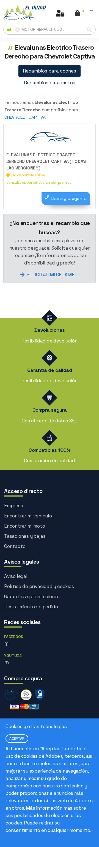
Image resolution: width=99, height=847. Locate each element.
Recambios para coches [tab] (49, 71)
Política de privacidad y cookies (39, 586)
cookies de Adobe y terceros (52, 756)
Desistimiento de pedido (31, 607)
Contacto (14, 546)
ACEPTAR (16, 738)
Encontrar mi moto (24, 526)
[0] (77, 14)
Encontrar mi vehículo (28, 516)
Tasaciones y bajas (24, 536)
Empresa (13, 506)
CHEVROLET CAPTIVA (25, 117)
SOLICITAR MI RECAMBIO (53, 275)
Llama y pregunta (69, 198)
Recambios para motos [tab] (49, 83)
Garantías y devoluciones (32, 597)
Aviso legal (16, 576)
